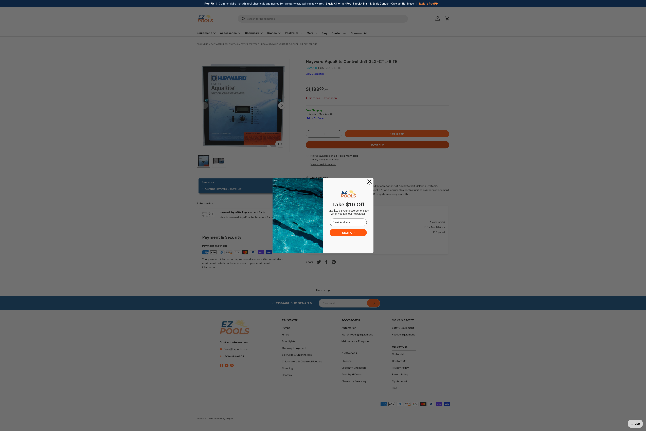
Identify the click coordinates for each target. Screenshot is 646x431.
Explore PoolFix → (430, 3)
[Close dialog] (369, 181)
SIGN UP (348, 232)
